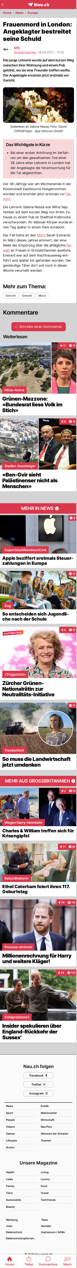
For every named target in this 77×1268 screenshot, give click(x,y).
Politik (45, 1106)
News (20, 13)
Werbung (12, 1219)
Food (44, 1186)
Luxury (45, 1179)
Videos (10, 1126)
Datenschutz (14, 1232)
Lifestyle (11, 1140)
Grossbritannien (25, 52)
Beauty (10, 1206)
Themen (46, 1140)
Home (7, 13)
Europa (33, 13)
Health (10, 1172)
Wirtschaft (47, 1119)
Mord (41, 235)
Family (10, 1186)
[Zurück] (2, 4)
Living (45, 1172)
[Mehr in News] (38, 508)
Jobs (9, 1226)
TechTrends (48, 1199)
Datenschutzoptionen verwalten (21, 1238)
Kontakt (46, 1226)
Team (44, 1219)
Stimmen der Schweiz (54, 1133)
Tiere (9, 1192)
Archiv (10, 1147)
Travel (45, 1192)
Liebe (9, 1179)
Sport (9, 1112)
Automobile (13, 1199)
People (10, 1119)
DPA (17, 48)
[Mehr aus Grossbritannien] (38, 781)
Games (10, 1133)
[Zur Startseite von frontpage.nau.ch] (38, 4)
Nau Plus (46, 1126)
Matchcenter (49, 1112)
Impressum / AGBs (53, 1232)
